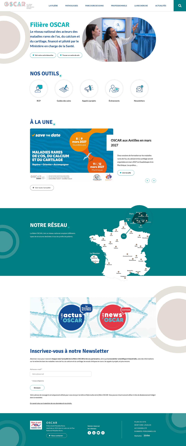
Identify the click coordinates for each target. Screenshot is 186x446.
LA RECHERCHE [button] (141, 6)
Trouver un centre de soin (70, 55)
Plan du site (140, 422)
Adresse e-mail (36, 369)
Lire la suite (126, 173)
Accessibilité (140, 428)
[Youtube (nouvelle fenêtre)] (98, 433)
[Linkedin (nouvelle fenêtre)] (94, 433)
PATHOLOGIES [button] (71, 6)
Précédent (147, 181)
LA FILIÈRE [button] (53, 6)
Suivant (154, 181)
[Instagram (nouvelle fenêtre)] (103, 433)
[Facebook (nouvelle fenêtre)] (89, 433)
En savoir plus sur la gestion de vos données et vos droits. (51, 403)
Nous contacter (57, 436)
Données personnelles (145, 431)
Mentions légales (142, 425)
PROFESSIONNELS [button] (119, 6)
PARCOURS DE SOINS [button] (94, 6)
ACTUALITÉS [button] (160, 6)
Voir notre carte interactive (44, 55)
